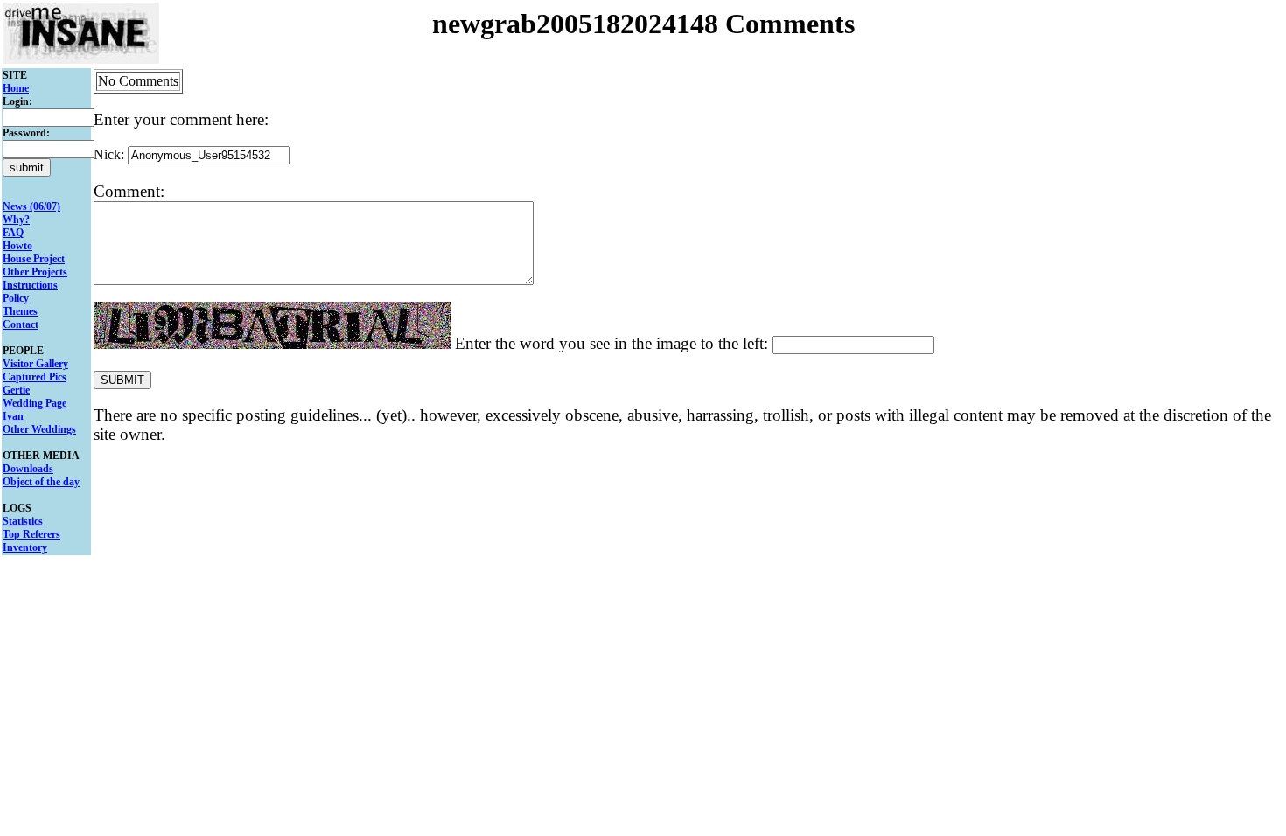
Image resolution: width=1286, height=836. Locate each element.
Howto (17, 246)
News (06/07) (31, 206)
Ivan (13, 416)
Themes (20, 311)
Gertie (16, 390)
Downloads (28, 469)
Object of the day (41, 482)
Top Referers (31, 534)
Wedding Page (34, 403)
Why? (16, 219)
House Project (34, 259)
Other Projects (35, 272)
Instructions (30, 285)
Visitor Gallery (35, 364)
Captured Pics (34, 377)
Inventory (25, 547)
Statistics (23, 521)
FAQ (13, 232)
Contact (20, 324)
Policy (16, 298)
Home (16, 88)
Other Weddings (39, 429)
